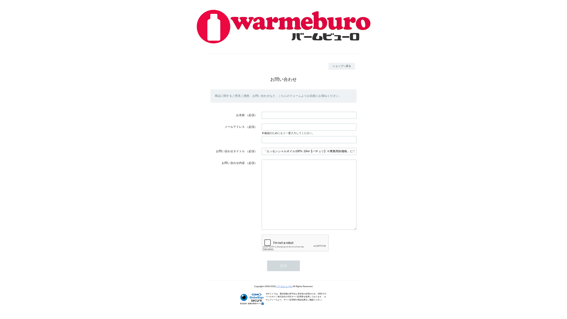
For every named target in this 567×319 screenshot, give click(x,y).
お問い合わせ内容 (233, 163)
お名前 (240, 115)
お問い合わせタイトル (230, 151)
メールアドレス (235, 126)
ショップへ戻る (341, 66)
